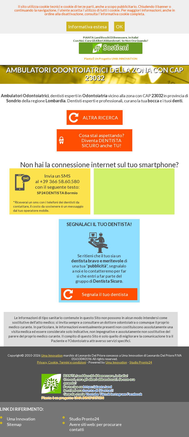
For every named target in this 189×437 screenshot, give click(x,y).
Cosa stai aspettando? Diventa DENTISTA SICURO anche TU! (101, 140)
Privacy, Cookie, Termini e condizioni (61, 362)
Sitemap (14, 424)
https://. (97, 387)
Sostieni (115, 47)
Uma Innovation (52, 355)
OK (119, 26)
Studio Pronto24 (141, 362)
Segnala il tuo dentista (105, 294)
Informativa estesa (87, 26)
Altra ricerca (100, 117)
